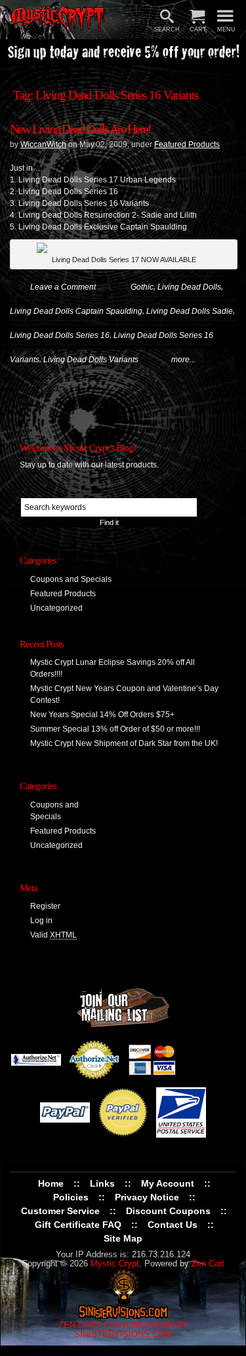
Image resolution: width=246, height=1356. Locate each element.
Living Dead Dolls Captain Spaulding (76, 311)
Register (45, 906)
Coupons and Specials (71, 579)
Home (51, 1183)
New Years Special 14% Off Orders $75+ (102, 714)
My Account (167, 1183)
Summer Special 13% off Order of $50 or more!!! (115, 729)
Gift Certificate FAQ (78, 1224)
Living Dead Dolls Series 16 (60, 335)
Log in (41, 920)
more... (183, 359)
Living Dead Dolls (189, 287)
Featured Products (187, 144)
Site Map (123, 1238)
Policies (71, 1197)
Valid (53, 935)
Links (102, 1183)
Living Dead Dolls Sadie (189, 311)
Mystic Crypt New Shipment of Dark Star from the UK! (124, 743)
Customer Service (60, 1211)
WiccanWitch (43, 144)
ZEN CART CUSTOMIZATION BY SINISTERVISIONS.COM (123, 1330)
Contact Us (172, 1224)
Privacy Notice (147, 1197)
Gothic (142, 287)
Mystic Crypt (115, 1263)
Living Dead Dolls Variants (90, 359)
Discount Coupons (168, 1211)
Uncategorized (56, 608)
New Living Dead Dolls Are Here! (80, 129)
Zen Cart (208, 1263)
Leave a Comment (63, 287)
